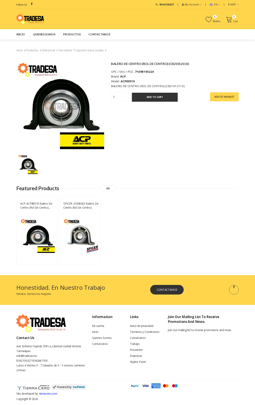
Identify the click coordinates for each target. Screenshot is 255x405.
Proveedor (136, 350)
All (108, 188)
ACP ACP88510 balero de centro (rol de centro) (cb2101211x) (36, 206)
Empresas (136, 356)
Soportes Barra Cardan (89, 50)
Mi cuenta (98, 326)
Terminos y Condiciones (144, 332)
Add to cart (155, 97)
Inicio (20, 34)
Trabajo (135, 344)
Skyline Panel (138, 362)
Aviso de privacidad (141, 326)
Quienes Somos (44, 34)
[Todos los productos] (28, 164)
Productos (71, 34)
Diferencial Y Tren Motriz (57, 50)
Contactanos (99, 34)
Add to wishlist (224, 97)
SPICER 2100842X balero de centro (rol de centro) (80, 205)
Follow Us (21, 4)
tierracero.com (48, 393)
